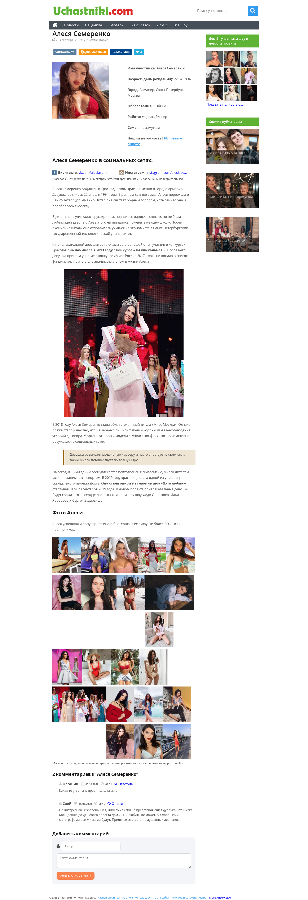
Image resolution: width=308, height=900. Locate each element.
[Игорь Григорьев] (249, 99)
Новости (71, 25)
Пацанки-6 (94, 25)
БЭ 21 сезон (141, 25)
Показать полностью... (224, 104)
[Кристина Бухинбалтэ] (249, 82)
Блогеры (117, 25)
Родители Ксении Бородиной (230, 196)
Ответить (125, 784)
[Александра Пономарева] (214, 65)
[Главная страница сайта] (55, 25)
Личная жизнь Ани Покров (228, 153)
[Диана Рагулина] (232, 65)
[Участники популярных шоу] (94, 11)
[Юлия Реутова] (249, 65)
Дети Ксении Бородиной (226, 240)
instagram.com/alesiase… (166, 172)
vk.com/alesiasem (93, 172)
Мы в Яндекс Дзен (220, 897)
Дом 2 (162, 25)
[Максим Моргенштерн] (214, 82)
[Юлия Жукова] (232, 99)
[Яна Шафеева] (214, 99)
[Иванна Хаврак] (232, 82)
